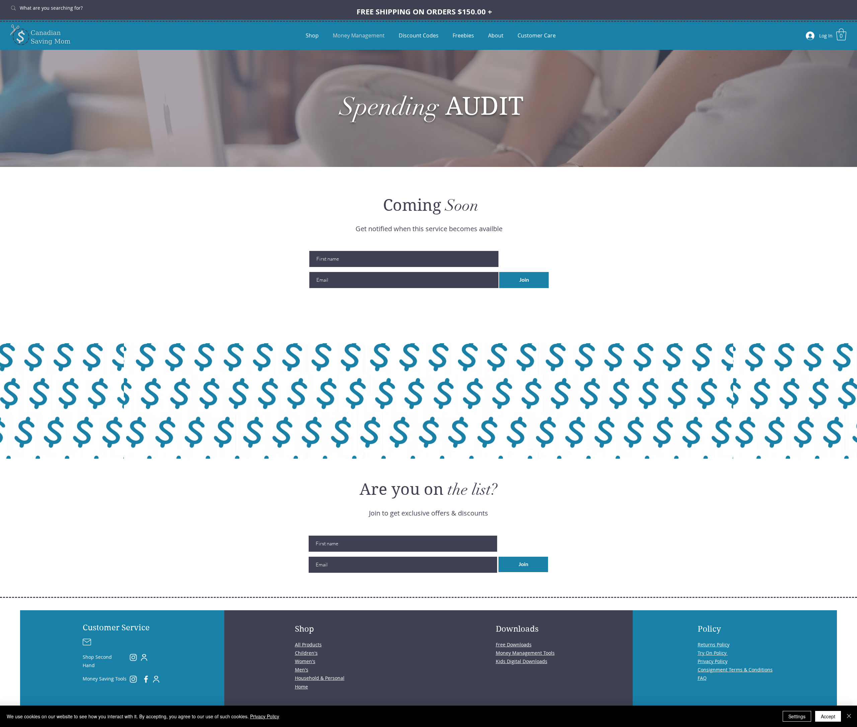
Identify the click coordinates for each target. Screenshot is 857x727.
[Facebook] (146, 679)
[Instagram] (133, 657)
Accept (828, 716)
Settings (796, 716)
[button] (841, 34)
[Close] (849, 716)
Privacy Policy (264, 716)
